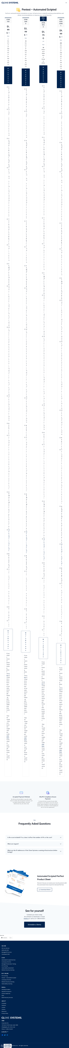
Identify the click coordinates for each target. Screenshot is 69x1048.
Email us (26, 918)
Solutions (4, 1005)
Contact (3, 1007)
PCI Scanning (5, 966)
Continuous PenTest (6, 962)
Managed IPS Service (7, 952)
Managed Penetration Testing (9, 964)
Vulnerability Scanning (7, 983)
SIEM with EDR (5, 950)
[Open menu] (66, 3)
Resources (4, 1011)
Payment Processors (6, 991)
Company (4, 1003)
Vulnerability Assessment (8, 968)
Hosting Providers (6, 989)
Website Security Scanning (8, 970)
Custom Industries (6, 993)
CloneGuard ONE (6, 954)
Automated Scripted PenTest (8, 960)
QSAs (3, 995)
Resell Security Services (7, 997)
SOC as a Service (5, 948)
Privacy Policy (5, 1013)
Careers (3, 1009)
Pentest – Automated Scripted (9, 977)
